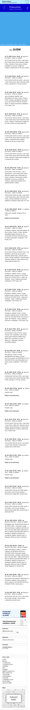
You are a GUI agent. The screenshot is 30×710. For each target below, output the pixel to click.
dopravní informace (10, 522)
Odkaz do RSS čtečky (8, 639)
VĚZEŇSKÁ (5, 666)
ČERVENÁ (4, 669)
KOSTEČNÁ (5, 678)
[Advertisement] (15, 28)
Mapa (16, 44)
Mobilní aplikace (6, 1)
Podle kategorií (10, 44)
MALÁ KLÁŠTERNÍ (6, 683)
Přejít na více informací (12, 218)
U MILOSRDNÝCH (6, 676)
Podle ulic (3, 44)
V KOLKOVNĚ (5, 674)
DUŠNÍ (4, 659)
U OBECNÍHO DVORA (7, 679)
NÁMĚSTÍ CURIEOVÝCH (8, 671)
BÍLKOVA (4, 661)
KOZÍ (3, 667)
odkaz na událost (17, 58)
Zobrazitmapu (14, 698)
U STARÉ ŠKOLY (6, 662)
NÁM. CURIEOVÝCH (7, 672)
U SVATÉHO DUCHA (7, 664)
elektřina (26, 209)
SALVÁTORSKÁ (6, 681)
